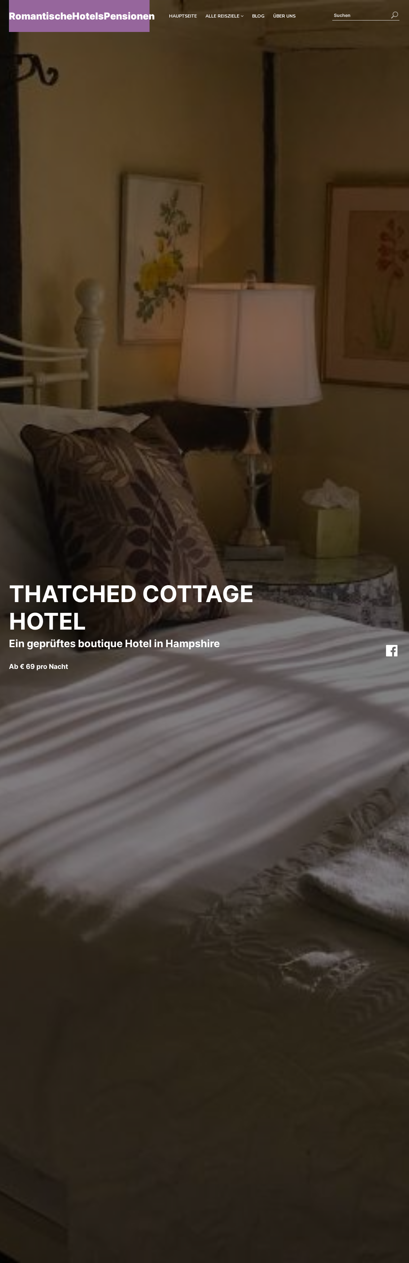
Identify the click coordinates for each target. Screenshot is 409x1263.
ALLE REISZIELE (223, 16)
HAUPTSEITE (183, 16)
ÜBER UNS (284, 16)
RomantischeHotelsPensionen (79, 16)
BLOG (258, 16)
